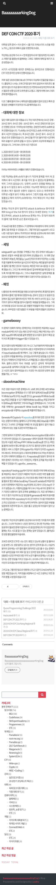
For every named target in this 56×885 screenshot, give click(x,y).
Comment (7, 644)
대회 (6, 601)
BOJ (13, 713)
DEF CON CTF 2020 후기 (21, 33)
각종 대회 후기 (17, 601)
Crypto (13, 766)
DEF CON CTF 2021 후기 (13, 619)
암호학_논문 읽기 (17, 809)
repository (28, 417)
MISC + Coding (16, 770)
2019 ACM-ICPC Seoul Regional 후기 (19, 630)
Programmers (16, 724)
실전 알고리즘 (16, 777)
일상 (7, 834)
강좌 (7, 774)
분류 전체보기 (10, 706)
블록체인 (14, 798)
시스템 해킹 (15, 805)
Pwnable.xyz (15, 742)
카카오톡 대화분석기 (18, 820)
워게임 (8, 731)
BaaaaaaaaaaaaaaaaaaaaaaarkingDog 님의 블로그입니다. (24, 662)
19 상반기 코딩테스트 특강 (21, 781)
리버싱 (13, 802)
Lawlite (35, 881)
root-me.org (16, 738)
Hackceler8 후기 (10, 615)
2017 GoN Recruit (17, 745)
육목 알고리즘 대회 (18, 788)
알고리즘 (10, 710)
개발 (7, 816)
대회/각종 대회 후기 (46, 38)
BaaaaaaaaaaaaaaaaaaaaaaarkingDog (21, 878)
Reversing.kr (15, 752)
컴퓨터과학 (10, 795)
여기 (50, 212)
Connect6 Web (16, 827)
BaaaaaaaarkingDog (18, 12)
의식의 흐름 (15, 841)
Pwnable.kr (15, 735)
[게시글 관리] (15, 586)
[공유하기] (11, 586)
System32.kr (15, 756)
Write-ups (14, 763)
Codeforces (15, 717)
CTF (7, 759)
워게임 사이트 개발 (18, 823)
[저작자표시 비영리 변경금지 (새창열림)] (36, 586)
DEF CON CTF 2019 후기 (13, 635)
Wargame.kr (15, 749)
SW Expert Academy (19, 720)
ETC (12, 727)
